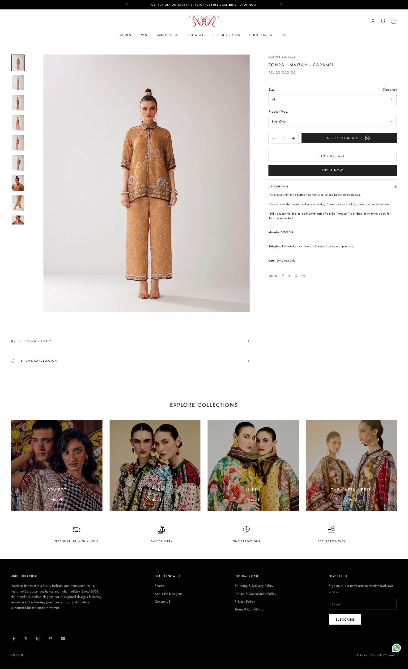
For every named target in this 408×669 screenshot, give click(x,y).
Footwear (195, 35)
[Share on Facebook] (283, 276)
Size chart (390, 89)
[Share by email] (303, 276)
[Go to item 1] (18, 63)
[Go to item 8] (18, 203)
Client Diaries (260, 35)
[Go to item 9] (18, 223)
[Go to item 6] (18, 163)
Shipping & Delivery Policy (254, 585)
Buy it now (333, 170)
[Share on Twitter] (289, 276)
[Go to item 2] (18, 83)
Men (144, 35)
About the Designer (168, 593)
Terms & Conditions (249, 609)
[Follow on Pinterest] (50, 638)
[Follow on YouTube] (62, 638)
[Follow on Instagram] (38, 638)
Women (125, 35)
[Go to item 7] (18, 183)
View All (57, 499)
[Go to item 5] (18, 143)
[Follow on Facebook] (13, 638)
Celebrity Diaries (226, 35)
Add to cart (332, 156)
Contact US (162, 601)
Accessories (167, 35)
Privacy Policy (245, 601)
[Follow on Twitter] (26, 638)
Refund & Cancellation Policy (255, 593)
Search (160, 585)
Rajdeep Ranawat (281, 57)
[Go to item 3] (18, 103)
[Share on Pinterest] (296, 276)
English (17, 655)
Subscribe (345, 619)
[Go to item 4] (18, 123)
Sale (285, 35)
